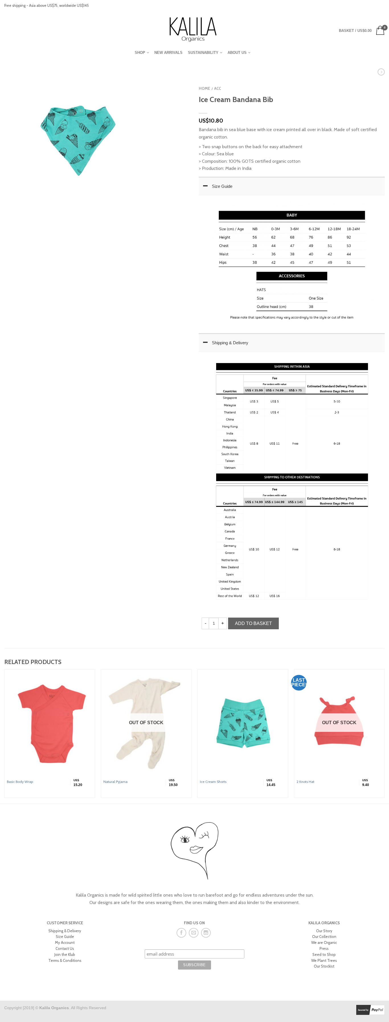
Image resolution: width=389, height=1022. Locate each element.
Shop (140, 52)
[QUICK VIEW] (50, 724)
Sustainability (203, 52)
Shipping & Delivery (230, 342)
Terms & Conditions (64, 960)
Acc (217, 88)
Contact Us (65, 948)
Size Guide (222, 186)
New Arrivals (168, 52)
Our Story (324, 931)
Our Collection (324, 936)
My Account (65, 942)
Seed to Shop (324, 954)
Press (324, 948)
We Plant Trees (324, 960)
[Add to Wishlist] (176, 82)
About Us (237, 52)
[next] (384, 736)
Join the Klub (64, 954)
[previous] (4, 736)
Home (204, 88)
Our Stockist (324, 966)
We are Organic (324, 942)
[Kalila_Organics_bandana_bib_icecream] (77, 141)
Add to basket (253, 623)
